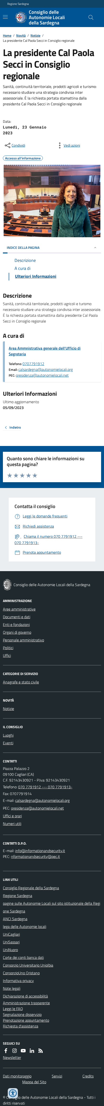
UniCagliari (11, 934)
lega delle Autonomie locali (24, 926)
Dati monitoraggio (17, 1076)
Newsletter (12, 1057)
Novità (21, 35)
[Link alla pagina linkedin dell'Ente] (32, 1051)
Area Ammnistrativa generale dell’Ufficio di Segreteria (45, 351)
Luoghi (8, 735)
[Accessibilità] (13, 1093)
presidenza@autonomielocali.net (42, 375)
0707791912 (33, 363)
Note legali (11, 988)
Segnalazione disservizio (22, 1014)
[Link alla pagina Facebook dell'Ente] (6, 1051)
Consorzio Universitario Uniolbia (28, 965)
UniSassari (11, 942)
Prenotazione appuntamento (26, 1020)
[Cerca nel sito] (89, 17)
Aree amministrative (19, 609)
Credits (88, 1076)
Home (7, 35)
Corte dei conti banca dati (23, 957)
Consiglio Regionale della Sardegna (31, 888)
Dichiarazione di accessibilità (25, 996)
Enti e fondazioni (16, 624)
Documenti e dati (16, 617)
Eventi (8, 743)
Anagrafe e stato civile (21, 682)
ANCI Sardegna (15, 919)
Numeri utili (12, 823)
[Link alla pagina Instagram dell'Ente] (14, 1051)
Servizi (57, 1076)
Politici (8, 648)
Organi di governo (17, 632)
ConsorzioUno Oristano (21, 973)
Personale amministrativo (23, 640)
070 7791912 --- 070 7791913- (45, 787)
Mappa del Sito (34, 1082)
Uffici (7, 655)
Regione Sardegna (18, 4)
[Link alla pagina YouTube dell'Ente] (23, 1051)
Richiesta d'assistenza (20, 1026)
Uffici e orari (12, 816)
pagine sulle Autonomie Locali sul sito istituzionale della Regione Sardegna (51, 907)
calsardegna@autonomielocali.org (45, 369)
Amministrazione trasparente (26, 1003)
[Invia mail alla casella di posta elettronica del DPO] (40, 851)
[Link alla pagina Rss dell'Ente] (41, 1051)
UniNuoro (10, 950)
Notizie (35, 35)
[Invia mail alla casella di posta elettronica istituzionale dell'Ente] (42, 800)
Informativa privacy (18, 981)
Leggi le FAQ (13, 1009)
